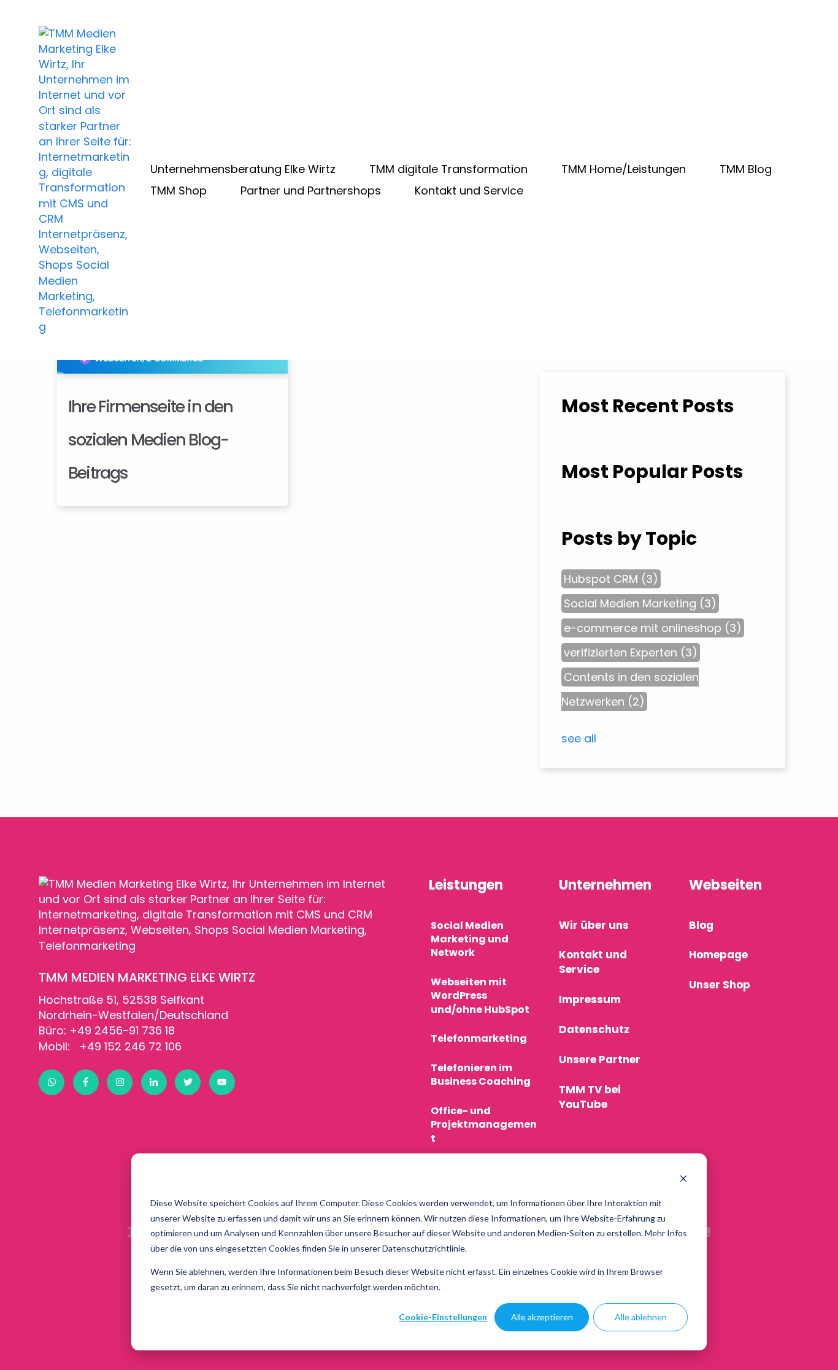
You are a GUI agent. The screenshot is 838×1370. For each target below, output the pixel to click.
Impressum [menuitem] (590, 999)
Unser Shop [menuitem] (719, 984)
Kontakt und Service (469, 190)
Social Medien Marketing (640, 603)
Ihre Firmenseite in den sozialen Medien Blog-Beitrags (150, 439)
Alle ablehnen (641, 1317)
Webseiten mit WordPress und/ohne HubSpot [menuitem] (480, 996)
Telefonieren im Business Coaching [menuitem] (481, 1074)
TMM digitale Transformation (448, 169)
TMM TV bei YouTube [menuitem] (590, 1097)
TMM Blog (746, 169)
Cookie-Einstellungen (443, 1317)
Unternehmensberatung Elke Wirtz (243, 169)
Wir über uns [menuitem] (594, 925)
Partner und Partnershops (310, 190)
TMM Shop (178, 190)
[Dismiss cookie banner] (683, 1180)
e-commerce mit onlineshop (653, 628)
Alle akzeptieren (542, 1317)
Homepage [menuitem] (718, 954)
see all (578, 738)
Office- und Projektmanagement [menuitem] (484, 1124)
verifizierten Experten (631, 652)
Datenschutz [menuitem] (594, 1029)
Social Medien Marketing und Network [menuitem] (470, 939)
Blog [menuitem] (701, 925)
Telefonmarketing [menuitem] (479, 1038)
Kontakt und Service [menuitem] (593, 962)
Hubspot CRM (611, 579)
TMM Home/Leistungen (623, 169)
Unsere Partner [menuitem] (599, 1059)
